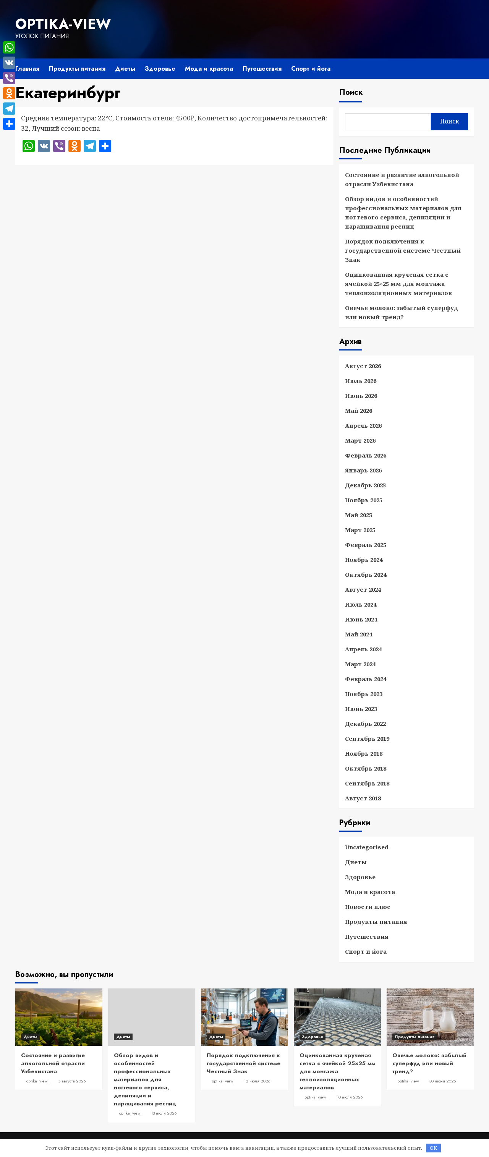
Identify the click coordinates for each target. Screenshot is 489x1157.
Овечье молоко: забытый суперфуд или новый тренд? (401, 312)
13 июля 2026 (164, 1113)
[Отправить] (9, 123)
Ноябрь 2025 (363, 500)
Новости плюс (367, 906)
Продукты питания (77, 68)
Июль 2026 (360, 381)
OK (433, 1147)
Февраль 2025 (365, 544)
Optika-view (63, 24)
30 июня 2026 (442, 1081)
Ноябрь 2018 (363, 753)
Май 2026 (358, 410)
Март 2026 (360, 440)
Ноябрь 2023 (363, 694)
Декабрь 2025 (365, 485)
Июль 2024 (360, 604)
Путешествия (262, 68)
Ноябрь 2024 (363, 559)
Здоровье (160, 68)
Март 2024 (360, 664)
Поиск (351, 92)
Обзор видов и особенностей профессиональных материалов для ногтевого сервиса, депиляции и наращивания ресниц (403, 212)
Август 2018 (363, 798)
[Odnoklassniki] (9, 93)
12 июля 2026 (257, 1081)
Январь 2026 (363, 470)
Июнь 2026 (361, 395)
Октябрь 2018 (365, 768)
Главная (27, 68)
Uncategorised (367, 847)
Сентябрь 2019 (367, 738)
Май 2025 (358, 515)
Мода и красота (209, 68)
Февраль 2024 (365, 679)
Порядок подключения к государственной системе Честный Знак (403, 250)
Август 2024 (363, 589)
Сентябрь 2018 (367, 783)
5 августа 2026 (72, 1081)
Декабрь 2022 (365, 723)
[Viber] (9, 78)
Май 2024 (358, 634)
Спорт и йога (310, 68)
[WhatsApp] (9, 47)
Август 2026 (363, 366)
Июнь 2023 (361, 708)
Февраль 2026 (365, 455)
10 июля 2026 (350, 1097)
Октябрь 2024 (365, 574)
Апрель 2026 (363, 425)
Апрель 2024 (363, 649)
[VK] (9, 62)
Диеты (125, 68)
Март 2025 (360, 530)
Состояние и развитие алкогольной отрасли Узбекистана (402, 179)
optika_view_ (38, 1081)
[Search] (469, 68)
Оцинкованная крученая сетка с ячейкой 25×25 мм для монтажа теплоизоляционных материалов (398, 284)
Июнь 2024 (361, 619)
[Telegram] (9, 108)
